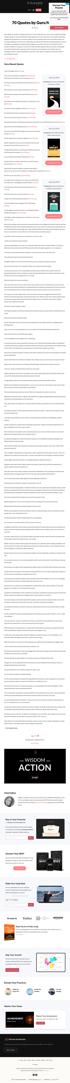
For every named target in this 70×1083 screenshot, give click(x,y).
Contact (36, 1064)
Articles (29, 1060)
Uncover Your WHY (14, 853)
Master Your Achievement (46, 1016)
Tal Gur (20, 797)
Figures (43, 1060)
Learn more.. (19, 934)
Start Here (10, 1050)
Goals (25, 1060)
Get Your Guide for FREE (53, 112)
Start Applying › (35, 743)
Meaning (21, 71)
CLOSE (67, 3)
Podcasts (38, 1060)
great (32, 740)
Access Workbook (19, 868)
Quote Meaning (30, 75)
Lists (47, 1060)
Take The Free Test (12, 970)
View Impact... (46, 1070)
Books (33, 1060)
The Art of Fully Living (41, 802)
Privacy (50, 1060)
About (29, 10)
